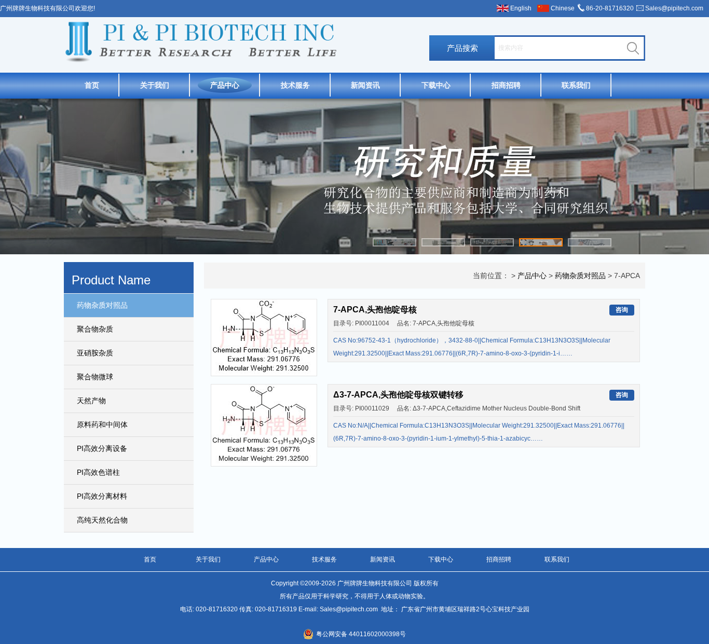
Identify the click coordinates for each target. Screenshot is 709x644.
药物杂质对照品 (102, 305)
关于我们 (154, 85)
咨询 (622, 309)
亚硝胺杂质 (95, 353)
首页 (92, 85)
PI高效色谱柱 (98, 472)
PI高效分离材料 (102, 496)
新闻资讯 (365, 85)
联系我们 (576, 85)
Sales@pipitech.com (674, 8)
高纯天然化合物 (102, 520)
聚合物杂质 (95, 329)
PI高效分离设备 (102, 448)
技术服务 (295, 85)
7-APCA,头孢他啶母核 (375, 309)
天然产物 (91, 400)
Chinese (563, 8)
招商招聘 (506, 85)
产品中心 (224, 85)
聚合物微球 (95, 377)
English (520, 8)
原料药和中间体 (102, 424)
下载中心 (436, 85)
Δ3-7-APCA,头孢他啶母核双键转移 (398, 394)
